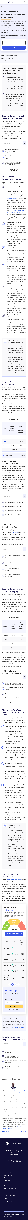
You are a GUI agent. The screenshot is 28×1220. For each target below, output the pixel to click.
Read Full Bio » (5, 1131)
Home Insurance (8, 1175)
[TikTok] (14, 1160)
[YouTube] (20, 1160)
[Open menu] (1, 2)
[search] (24, 2)
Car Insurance (7, 1172)
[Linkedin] (17, 1131)
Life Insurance (7, 1180)
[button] (18, 984)
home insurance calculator (14, 880)
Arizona (5, 446)
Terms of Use (7, 1204)
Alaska (5, 441)
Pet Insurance (7, 1185)
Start (14, 48)
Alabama (5, 437)
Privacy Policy (8, 1201)
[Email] (25, 1131)
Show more (13, 169)
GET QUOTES (14, 1006)
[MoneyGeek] (13, 2)
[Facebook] (7, 1160)
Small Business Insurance (10, 1188)
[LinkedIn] (17, 1160)
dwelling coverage (11, 198)
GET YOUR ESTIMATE (15, 933)
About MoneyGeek (9, 1195)
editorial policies (14, 1027)
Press (5, 1198)
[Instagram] (21, 1131)
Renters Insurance (8, 1178)
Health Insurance (8, 1183)
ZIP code (15, 532)
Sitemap (6, 1207)
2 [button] (15, 984)
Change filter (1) (14, 419)
